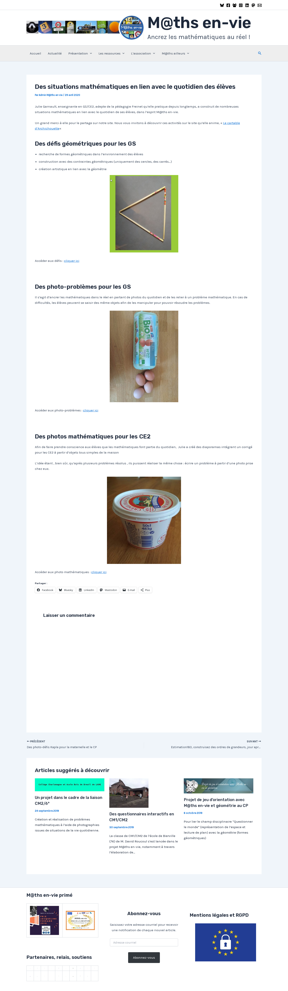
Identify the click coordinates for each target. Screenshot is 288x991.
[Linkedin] (247, 5)
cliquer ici (71, 261)
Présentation (78, 53)
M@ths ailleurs (173, 53)
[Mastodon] (253, 5)
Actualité (55, 53)
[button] (90, 53)
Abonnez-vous (144, 957)
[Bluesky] (222, 5)
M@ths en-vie (199, 22)
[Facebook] (228, 5)
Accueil (35, 53)
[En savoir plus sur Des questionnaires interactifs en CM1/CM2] (129, 793)
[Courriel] (260, 5)
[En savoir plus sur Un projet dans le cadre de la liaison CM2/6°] (69, 785)
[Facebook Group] (234, 5)
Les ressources (109, 53)
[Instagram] (241, 5)
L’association (141, 53)
